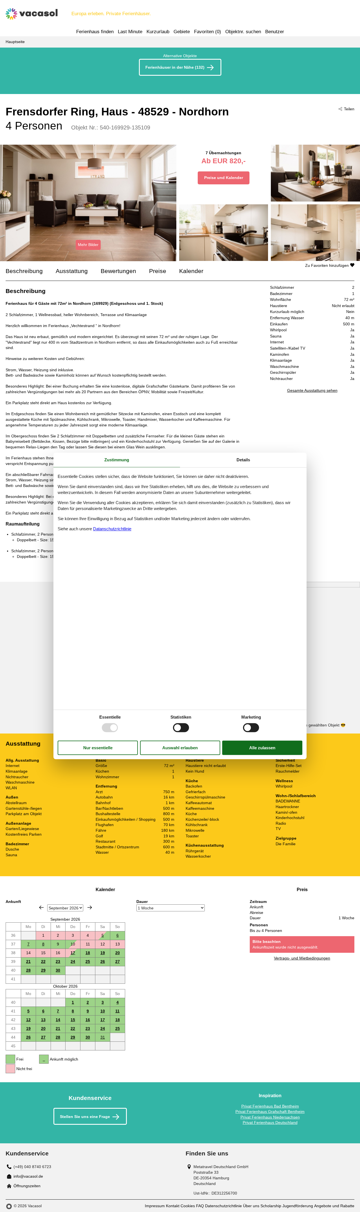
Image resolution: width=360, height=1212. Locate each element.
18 (88, 953)
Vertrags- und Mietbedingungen (302, 958)
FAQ (200, 1206)
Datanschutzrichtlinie (112, 528)
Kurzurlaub (158, 31)
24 (73, 961)
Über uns (251, 1206)
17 (73, 953)
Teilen (349, 109)
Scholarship (270, 1206)
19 (102, 953)
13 (43, 1020)
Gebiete (182, 31)
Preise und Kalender (223, 177)
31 (102, 1037)
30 (58, 970)
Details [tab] (243, 459)
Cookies (188, 1206)
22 (43, 961)
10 (102, 1011)
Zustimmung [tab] (116, 459)
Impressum (155, 1206)
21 (28, 961)
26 (102, 961)
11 (117, 1011)
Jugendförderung (297, 1206)
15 (73, 1020)
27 (117, 961)
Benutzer (274, 31)
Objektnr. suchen (243, 31)
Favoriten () (207, 31)
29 (43, 970)
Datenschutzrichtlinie (223, 1206)
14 (58, 1020)
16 (88, 1020)
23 (58, 961)
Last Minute (130, 31)
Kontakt (172, 1206)
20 (117, 953)
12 (28, 1020)
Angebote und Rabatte (334, 1206)
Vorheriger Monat (41, 907)
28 (28, 970)
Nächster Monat (90, 907)
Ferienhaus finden (95, 31)
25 (88, 961)
